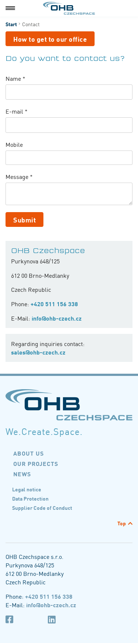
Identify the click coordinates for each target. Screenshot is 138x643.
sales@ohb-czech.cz (38, 352)
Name (15, 78)
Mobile (14, 144)
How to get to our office (50, 39)
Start (11, 24)
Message (19, 176)
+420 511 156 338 (54, 303)
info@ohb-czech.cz (57, 318)
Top (121, 523)
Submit (24, 219)
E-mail (17, 111)
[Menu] (10, 8)
